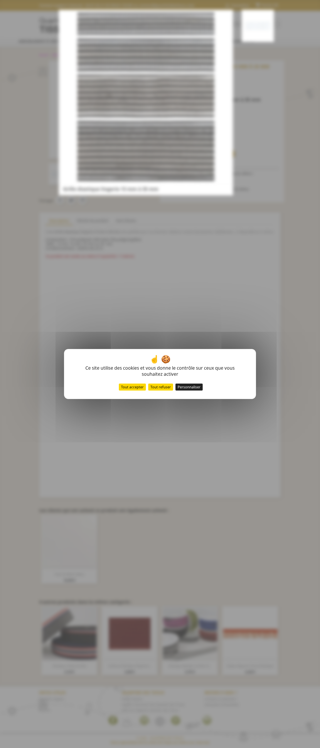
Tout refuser (160, 387)
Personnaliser (189, 387)
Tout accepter (132, 387)
